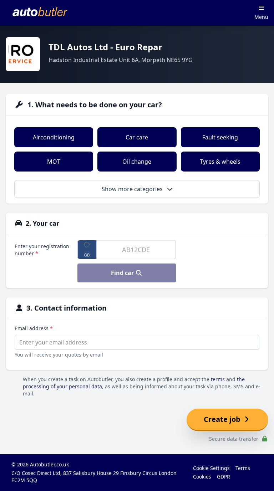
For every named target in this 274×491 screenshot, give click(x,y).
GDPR (223, 476)
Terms (242, 468)
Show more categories (133, 189)
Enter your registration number (42, 250)
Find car (123, 273)
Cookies (202, 476)
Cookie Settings (211, 468)
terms (218, 379)
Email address (34, 328)
